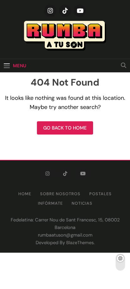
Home (24, 193)
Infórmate (50, 203)
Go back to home (65, 128)
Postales (100, 193)
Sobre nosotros (60, 193)
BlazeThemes (80, 242)
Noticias (82, 203)
